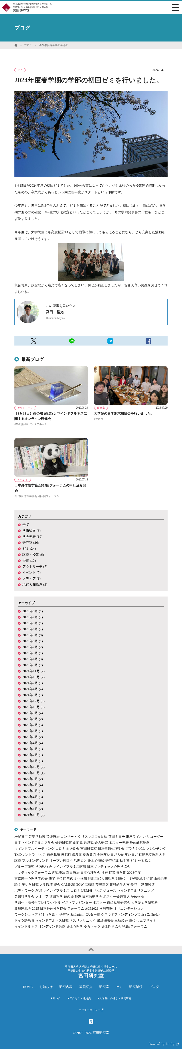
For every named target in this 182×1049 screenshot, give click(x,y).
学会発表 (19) (32, 536)
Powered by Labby (162, 1044)
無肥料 (66, 854)
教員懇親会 (22, 908)
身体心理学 (74, 926)
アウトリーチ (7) (34, 566)
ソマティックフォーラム (32, 872)
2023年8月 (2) (32, 719)
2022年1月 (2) (32, 809)
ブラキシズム (135, 848)
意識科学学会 (24, 896)
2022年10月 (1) (33, 773)
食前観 (78, 842)
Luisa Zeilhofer (149, 914)
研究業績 (135, 987)
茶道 (78, 896)
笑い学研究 (30, 884)
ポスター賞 (91, 914)
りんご (41, 854)
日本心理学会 (90, 872)
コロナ (75, 890)
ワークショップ (26, 914)
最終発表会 (105, 920)
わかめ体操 (135, 896)
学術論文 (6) (31, 530)
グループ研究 (24, 866)
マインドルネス (26, 926)
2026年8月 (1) (32, 611)
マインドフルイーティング (34, 848)
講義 (17, 860)
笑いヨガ (131, 854)
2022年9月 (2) (32, 779)
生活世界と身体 (82, 860)
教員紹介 (86, 987)
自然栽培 (53, 854)
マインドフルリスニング (135, 890)
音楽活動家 (37, 836)
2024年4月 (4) (32, 689)
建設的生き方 (120, 884)
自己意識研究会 (118, 902)
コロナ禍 (62, 848)
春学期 (121, 872)
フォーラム (75, 908)
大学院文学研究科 (144, 902)
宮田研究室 (88, 848)
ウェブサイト (146, 920)
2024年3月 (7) (32, 695)
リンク (56, 998)
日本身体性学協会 (53, 908)
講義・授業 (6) (33, 554)
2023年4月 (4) (32, 743)
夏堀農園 (89, 854)
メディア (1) (31, 578)
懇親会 (55, 884)
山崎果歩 (160, 878)
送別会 (74, 848)
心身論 (100, 860)
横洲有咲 (106, 908)
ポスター (99, 902)
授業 (112, 872)
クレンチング (156, 848)
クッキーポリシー (90, 1009)
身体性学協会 (111, 926)
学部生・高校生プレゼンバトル (37, 902)
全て (25, 524)
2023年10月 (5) (33, 707)
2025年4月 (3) (32, 659)
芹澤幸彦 (102, 884)
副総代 (120, 878)
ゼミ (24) (29, 548)
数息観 (89, 842)
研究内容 (66, 987)
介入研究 (101, 842)
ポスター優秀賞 (114, 896)
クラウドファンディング (119, 914)
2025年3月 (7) (32, 665)
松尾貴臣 (21, 836)
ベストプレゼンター (77, 902)
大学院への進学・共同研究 (115, 998)
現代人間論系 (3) (34, 584)
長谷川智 (137, 884)
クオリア (42, 896)
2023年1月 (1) (32, 761)
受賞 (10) (29, 560)
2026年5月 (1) (32, 623)
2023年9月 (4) (32, 713)
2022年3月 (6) (32, 803)
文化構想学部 (84, 878)
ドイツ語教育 (24, 920)
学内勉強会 (43, 866)
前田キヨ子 (116, 836)
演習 (38, 890)
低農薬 (77, 854)
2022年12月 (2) (33, 767)
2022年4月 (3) (32, 797)
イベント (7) (31, 572)
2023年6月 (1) (32, 731)
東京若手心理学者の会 (31, 878)
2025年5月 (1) (32, 653)
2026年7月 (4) (32, 617)
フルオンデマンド (35, 860)
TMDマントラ (24, 854)
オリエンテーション (129, 908)
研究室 (64, 914)
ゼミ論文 (144, 860)
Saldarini (76, 914)
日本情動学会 (92, 896)
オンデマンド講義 (52, 926)
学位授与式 (64, 878)
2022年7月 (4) (32, 785)
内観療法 (58, 872)
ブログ (28, 45)
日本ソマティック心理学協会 (108, 866)
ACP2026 (92, 908)
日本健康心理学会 (111, 848)
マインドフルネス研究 (52, 920)
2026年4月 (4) (32, 629)
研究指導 (112, 860)
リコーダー (155, 836)
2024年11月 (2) (33, 671)
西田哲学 (56, 896)
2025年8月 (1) (32, 641)
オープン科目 (59, 860)
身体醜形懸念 (140, 842)
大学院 (44, 884)
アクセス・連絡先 (80, 998)
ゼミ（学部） (49, 914)
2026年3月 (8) (32, 635)
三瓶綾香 (121, 920)
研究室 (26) (30, 542)
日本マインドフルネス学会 (34, 842)
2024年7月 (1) (32, 683)
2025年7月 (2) (32, 647)
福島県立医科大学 (152, 854)
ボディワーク (24, 890)
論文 (17, 884)
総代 (132, 920)
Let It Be (101, 836)
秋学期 (125, 860)
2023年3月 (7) (32, 749)
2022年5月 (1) (32, 791)
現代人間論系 (105, 878)
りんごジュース (104, 890)
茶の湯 (69, 896)
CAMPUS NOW (72, 884)
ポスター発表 (119, 842)
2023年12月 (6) (33, 701)
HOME (28, 987)
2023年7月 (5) (32, 725)
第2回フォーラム (134, 926)
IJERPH (86, 890)
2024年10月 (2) (33, 677)
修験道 (150, 884)
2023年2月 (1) (32, 755)
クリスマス (86, 836)
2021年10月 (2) (33, 815)
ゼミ (134, 860)
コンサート (68, 836)
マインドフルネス (56, 890)
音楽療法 (52, 836)
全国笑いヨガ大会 (110, 854)
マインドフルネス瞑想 (69, 866)
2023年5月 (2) (32, 737)
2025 (35, 908)
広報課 (90, 884)
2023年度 (134, 872)
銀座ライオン (136, 836)
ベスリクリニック (82, 920)
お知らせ (46, 987)
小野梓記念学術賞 (139, 878)
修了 (52, 878)
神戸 (104, 872)
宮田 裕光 (55, 312)
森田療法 (72, 872)
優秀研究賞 (63, 842)
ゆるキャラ (92, 926)
